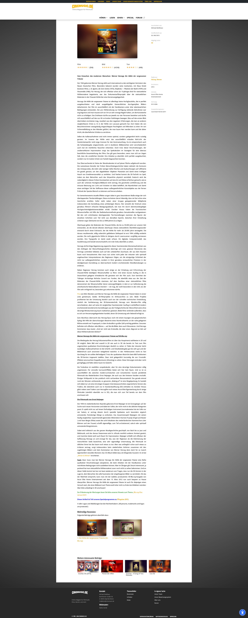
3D (152, 43)
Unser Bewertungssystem (133, 1)
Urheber (101, 1)
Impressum (158, 1)
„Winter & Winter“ (83, 456)
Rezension (130, 594)
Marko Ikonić (103, 608)
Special (130, 18)
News (108, 1)
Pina (79, 294)
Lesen (112, 18)
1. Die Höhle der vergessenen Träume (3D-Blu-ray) (92, 539)
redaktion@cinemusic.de (106, 601)
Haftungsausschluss (162, 616)
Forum (139, 18)
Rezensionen (91, 1)
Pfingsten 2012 (122, 499)
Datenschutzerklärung (147, 616)
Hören (102, 18)
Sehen (120, 18)
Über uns (148, 1)
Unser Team (116, 1)
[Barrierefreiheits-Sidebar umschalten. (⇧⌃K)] (242, 612)
